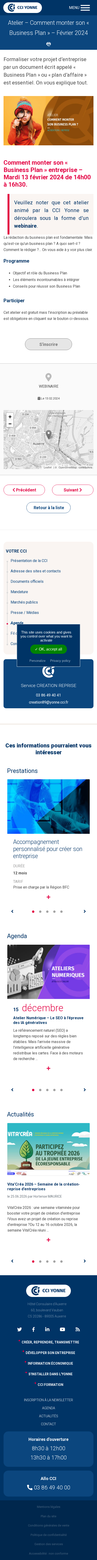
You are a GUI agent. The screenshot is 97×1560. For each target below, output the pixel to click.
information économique (50, 1363)
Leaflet (48, 467)
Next (85, 911)
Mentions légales (48, 1507)
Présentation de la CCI (29, 560)
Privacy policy (60, 661)
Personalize (37, 661)
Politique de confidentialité (49, 1535)
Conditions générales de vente (48, 1525)
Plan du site (48, 1516)
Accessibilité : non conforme (48, 1553)
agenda (48, 1408)
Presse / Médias (25, 612)
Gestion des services (48, 1544)
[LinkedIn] (47, 1330)
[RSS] (78, 1330)
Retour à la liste (49, 507)
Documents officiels (27, 581)
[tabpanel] (48, 843)
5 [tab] (61, 911)
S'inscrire (48, 344)
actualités (48, 1416)
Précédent (25, 489)
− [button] (10, 424)
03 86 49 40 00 (51, 1488)
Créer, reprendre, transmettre (50, 1342)
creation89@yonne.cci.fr (48, 702)
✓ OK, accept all (48, 649)
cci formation (50, 1385)
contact (48, 1424)
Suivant (71, 489)
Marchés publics (24, 602)
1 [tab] (33, 911)
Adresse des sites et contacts (36, 571)
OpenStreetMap (68, 467)
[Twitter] (19, 1330)
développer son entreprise (50, 1353)
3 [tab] (47, 911)
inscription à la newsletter (48, 1400)
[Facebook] (33, 1330)
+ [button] (10, 417)
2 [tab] (40, 911)
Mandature (19, 592)
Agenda (17, 623)
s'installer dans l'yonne (50, 1374)
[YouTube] (62, 1330)
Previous (12, 911)
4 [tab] (54, 911)
